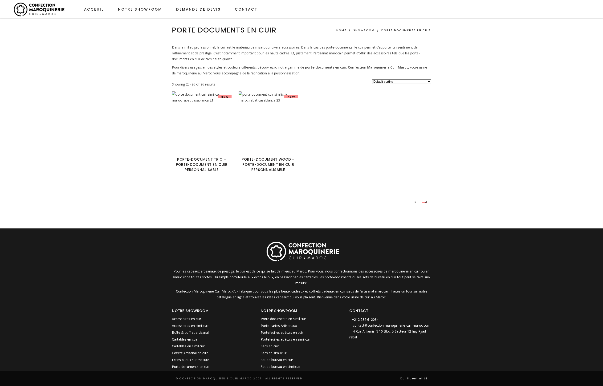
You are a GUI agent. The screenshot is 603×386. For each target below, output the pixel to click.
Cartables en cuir (184, 339)
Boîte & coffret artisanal (190, 332)
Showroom (364, 30)
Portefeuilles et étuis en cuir (282, 332)
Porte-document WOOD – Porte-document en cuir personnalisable (268, 164)
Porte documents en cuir (191, 366)
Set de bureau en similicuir (281, 366)
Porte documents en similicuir (283, 319)
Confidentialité (414, 378)
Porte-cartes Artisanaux (279, 325)
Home (341, 30)
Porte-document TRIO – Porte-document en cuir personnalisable (202, 164)
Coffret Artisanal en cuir (190, 353)
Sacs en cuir (270, 346)
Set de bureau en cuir (277, 360)
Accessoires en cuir (186, 319)
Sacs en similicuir (273, 353)
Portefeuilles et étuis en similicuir (286, 339)
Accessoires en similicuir (190, 325)
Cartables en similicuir (188, 346)
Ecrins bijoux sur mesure (190, 360)
